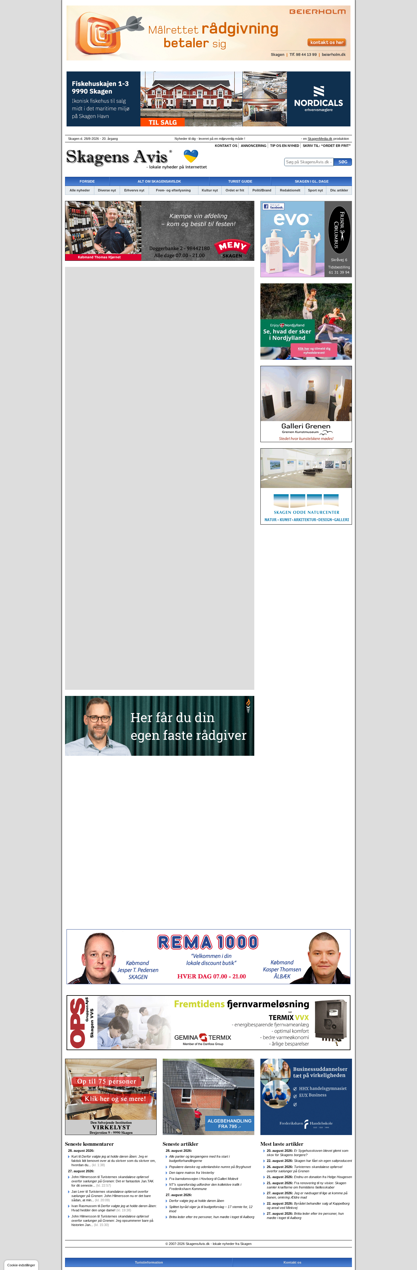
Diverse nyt (107, 190)
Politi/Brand (261, 190)
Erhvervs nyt (134, 190)
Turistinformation (149, 1262)
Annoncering (254, 145)
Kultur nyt (210, 190)
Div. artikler (339, 190)
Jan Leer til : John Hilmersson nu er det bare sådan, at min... (111, 1196)
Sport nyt (315, 190)
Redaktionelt (290, 190)
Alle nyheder (80, 190)
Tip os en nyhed (284, 145)
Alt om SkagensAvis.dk (159, 181)
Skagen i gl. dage (311, 181)
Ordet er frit (235, 190)
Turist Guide (240, 181)
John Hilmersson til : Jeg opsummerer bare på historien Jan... (112, 1220)
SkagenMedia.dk (320, 138)
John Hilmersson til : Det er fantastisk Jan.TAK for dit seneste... (112, 1181)
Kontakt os (226, 145)
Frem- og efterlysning (173, 190)
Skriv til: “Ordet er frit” (327, 145)
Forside (87, 181)
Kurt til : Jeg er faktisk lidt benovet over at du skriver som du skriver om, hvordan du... (113, 1161)
